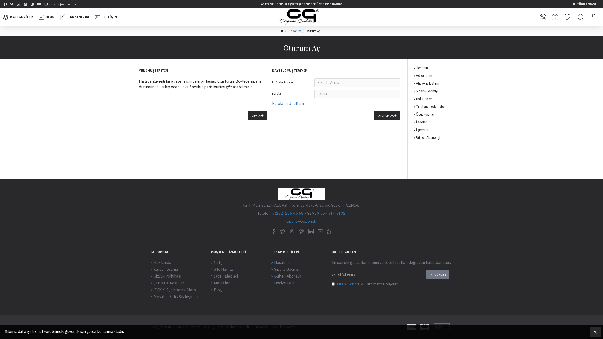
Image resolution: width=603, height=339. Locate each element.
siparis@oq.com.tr (301, 221)
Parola (276, 94)
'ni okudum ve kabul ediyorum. (368, 284)
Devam (256, 115)
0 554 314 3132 (331, 213)
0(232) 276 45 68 (288, 213)
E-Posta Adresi (282, 82)
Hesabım (295, 31)
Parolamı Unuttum (288, 103)
